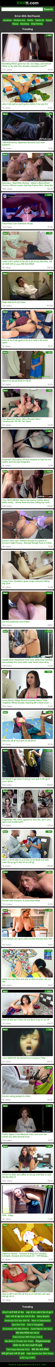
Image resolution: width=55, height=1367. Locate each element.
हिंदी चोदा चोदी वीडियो (40, 1349)
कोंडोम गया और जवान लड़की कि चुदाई (27, 1345)
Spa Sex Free (18, 1324)
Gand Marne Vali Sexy (41, 1328)
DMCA (26, 1364)
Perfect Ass (19, 20)
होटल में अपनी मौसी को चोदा (13, 1312)
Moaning (24, 23)
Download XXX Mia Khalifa (16, 1328)
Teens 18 (39, 20)
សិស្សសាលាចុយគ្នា (43, 1341)
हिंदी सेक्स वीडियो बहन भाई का (27, 1333)
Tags (19, 1364)
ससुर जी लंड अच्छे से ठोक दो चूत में (39, 1312)
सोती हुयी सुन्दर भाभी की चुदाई (13, 1353)
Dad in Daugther (35, 1324)
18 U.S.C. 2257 (39, 1364)
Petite (30, 20)
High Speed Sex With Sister (40, 1353)
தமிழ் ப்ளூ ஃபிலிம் (27, 1357)
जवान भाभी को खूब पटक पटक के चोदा (20, 1316)
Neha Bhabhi (43, 1316)
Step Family (36, 23)
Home (12, 1364)
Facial (49, 20)
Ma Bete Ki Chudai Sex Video (19, 1341)
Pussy (15, 23)
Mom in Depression (41, 1320)
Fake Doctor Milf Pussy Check (27, 1337)
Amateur (7, 20)
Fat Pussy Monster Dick (18, 1349)
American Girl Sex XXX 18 (17, 1320)
